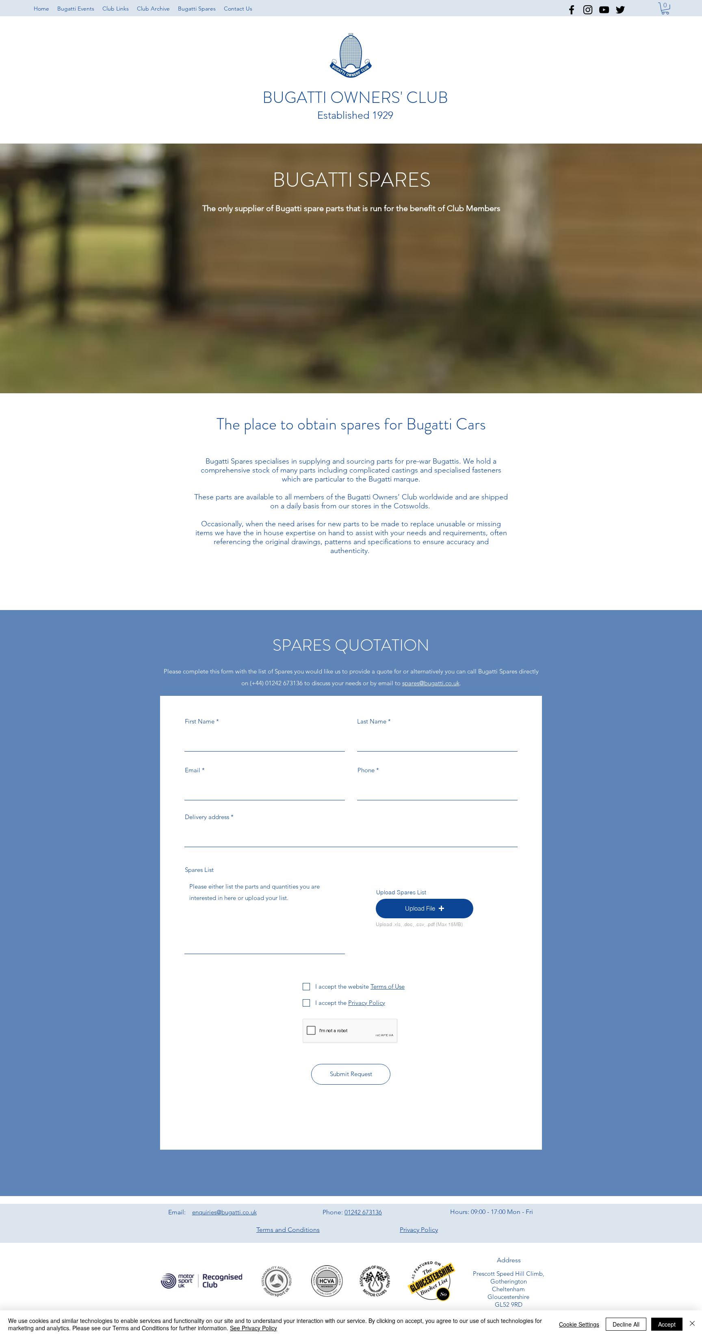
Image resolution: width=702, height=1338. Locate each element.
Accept (667, 1324)
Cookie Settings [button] (579, 1324)
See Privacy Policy (253, 1328)
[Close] (692, 1324)
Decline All (626, 1324)
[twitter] (620, 10)
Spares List (199, 870)
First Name (199, 721)
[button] (115, 8)
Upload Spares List (401, 892)
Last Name (371, 721)
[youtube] (604, 10)
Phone (366, 770)
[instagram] (588, 10)
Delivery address (207, 817)
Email (192, 770)
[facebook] (572, 10)
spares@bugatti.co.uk (430, 683)
